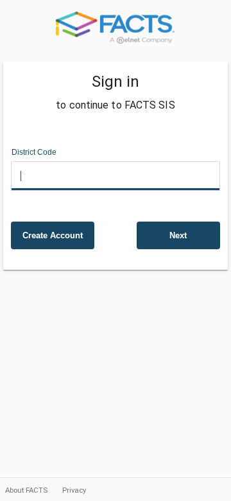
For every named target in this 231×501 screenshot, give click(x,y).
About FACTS (27, 490)
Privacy (74, 490)
